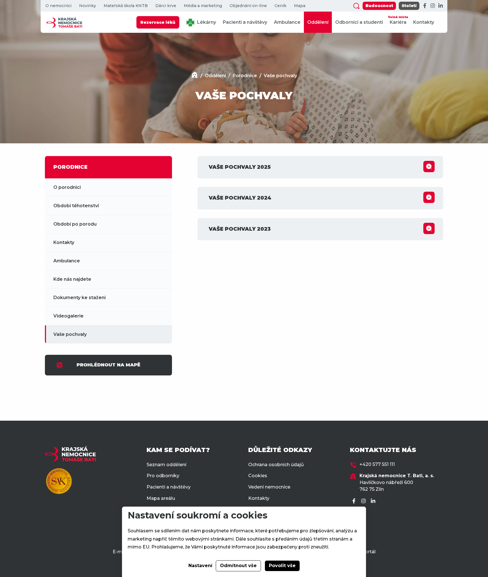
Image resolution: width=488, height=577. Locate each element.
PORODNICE (70, 167)
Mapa (299, 5)
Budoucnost (379, 5)
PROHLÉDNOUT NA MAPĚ (108, 365)
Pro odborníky (163, 475)
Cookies (257, 475)
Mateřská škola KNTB (126, 5)
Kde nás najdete (72, 279)
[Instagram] (432, 6)
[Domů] (194, 75)
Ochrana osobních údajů (276, 464)
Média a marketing (203, 5)
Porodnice (245, 75)
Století (409, 5)
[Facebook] (424, 6)
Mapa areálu (161, 498)
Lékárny (206, 22)
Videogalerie (68, 316)
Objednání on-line (248, 5)
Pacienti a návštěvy (245, 22)
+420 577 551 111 (377, 464)
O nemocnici (58, 5)
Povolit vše (282, 565)
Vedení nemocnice (269, 487)
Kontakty (423, 22)
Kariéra (398, 20)
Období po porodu (75, 224)
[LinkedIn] (440, 6)
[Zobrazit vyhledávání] (356, 6)
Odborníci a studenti (359, 22)
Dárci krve (165, 5)
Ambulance (287, 22)
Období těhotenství (76, 205)
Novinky (87, 5)
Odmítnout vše (238, 565)
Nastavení (200, 565)
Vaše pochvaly (280, 75)
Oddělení (317, 22)
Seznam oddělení (166, 464)
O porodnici (67, 187)
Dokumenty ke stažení (79, 297)
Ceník (280, 5)
